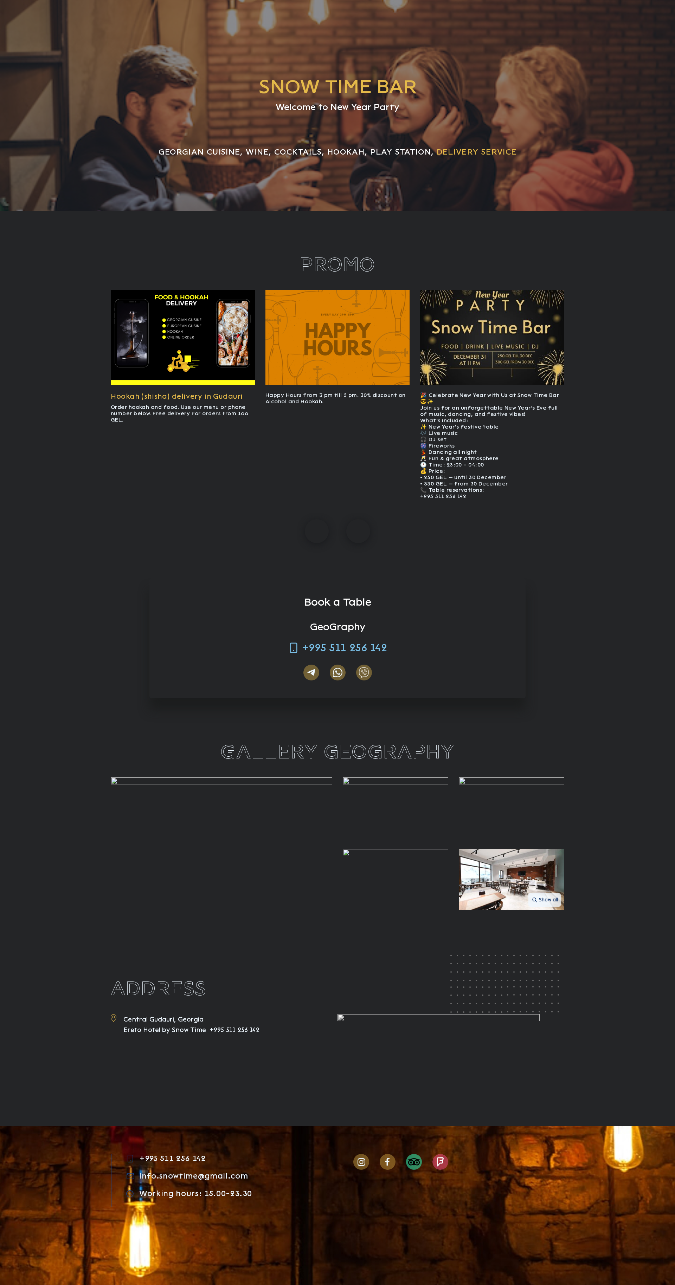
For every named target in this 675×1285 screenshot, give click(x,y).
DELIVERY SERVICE (477, 152)
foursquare (440, 1162)
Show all (548, 900)
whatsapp (338, 672)
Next (358, 531)
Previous (317, 531)
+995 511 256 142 (344, 647)
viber (364, 672)
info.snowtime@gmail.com (193, 1176)
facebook (388, 1162)
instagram (361, 1162)
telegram (311, 672)
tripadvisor (414, 1162)
